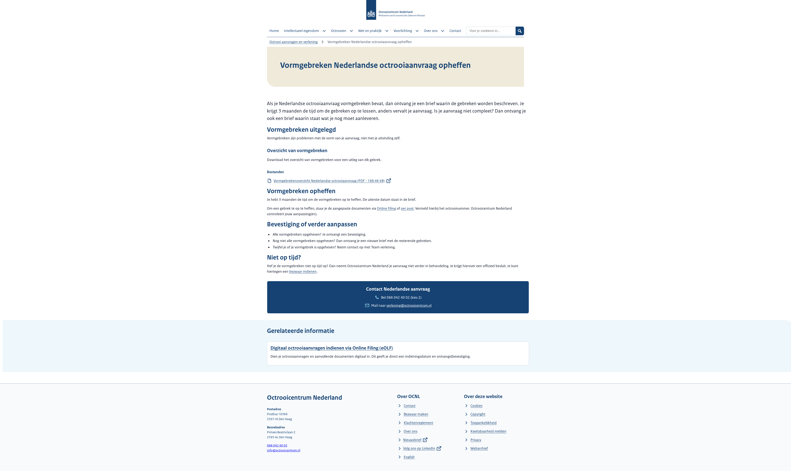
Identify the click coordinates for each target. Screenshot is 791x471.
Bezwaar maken (416, 414)
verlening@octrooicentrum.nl (409, 305)
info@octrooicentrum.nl (283, 450)
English (409, 457)
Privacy (475, 440)
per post (407, 208)
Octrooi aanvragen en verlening (293, 42)
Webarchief (479, 448)
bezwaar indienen (303, 271)
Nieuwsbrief (412, 440)
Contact (409, 405)
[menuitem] (274, 31)
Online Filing (386, 208)
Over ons (410, 431)
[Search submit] (519, 31)
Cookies (476, 405)
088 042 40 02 (398, 297)
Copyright (477, 414)
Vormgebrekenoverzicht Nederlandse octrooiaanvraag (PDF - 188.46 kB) (329, 181)
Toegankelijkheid (483, 422)
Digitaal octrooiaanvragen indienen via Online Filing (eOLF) (331, 348)
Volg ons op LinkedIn (419, 448)
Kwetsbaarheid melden (488, 431)
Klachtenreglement (418, 422)
